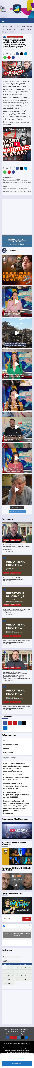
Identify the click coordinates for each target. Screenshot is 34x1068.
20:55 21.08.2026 (9, 551)
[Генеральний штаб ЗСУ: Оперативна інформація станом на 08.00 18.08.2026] (17, 628)
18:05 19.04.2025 (9, 50)
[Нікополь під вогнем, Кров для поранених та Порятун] (17, 427)
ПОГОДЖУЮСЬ (17, 1063)
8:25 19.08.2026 (8, 614)
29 (9, 983)
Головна (6, 1029)
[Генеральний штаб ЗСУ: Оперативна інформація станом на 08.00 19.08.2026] (17, 597)
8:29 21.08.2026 (8, 583)
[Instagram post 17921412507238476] (17, 333)
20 (29, 975)
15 (9, 975)
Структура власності (12, 1031)
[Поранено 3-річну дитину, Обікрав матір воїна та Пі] (17, 364)
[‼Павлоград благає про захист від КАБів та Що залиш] (17, 270)
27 (29, 979)
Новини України (15, 540)
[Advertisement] (17, 216)
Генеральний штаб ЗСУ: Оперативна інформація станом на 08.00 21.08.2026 (16, 579)
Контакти (16, 1034)
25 (21, 979)
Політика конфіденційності (20, 1029)
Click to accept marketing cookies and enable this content (17, 934)
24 (17, 979)
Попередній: (17, 180)
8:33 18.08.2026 (8, 646)
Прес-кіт (8, 1034)
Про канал (25, 1034)
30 (13, 983)
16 (13, 975)
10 (17, 971)
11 (21, 971)
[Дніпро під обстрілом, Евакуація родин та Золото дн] (17, 458)
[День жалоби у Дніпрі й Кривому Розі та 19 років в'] (17, 301)
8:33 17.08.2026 (8, 712)
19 (25, 975)
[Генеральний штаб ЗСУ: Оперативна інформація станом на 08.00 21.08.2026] (17, 565)
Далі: (17, 188)
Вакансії (24, 1031)
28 (5, 983)
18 (21, 975)
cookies (21, 1058)
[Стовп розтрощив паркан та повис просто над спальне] (17, 395)
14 (5, 975)
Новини (20, 37)
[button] (4, 20)
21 (5, 979)
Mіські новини (11, 37)
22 (9, 979)
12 (25, 971)
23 (13, 979)
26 (25, 979)
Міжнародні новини (10, 745)
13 (29, 971)
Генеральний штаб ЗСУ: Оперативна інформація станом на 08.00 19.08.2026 (16, 610)
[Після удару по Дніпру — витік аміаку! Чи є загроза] (17, 489)
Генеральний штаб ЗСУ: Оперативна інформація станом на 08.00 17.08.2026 (16, 708)
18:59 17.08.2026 (9, 680)
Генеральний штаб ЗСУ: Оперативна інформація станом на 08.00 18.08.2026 (16, 642)
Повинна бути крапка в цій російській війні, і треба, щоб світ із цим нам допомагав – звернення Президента (16, 547)
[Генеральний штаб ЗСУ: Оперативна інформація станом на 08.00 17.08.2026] (17, 694)
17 (17, 975)
